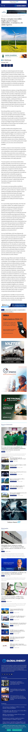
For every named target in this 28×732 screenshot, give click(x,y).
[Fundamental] (14, 2)
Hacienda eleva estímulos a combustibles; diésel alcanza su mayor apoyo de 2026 (17, 683)
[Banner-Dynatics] (14, 391)
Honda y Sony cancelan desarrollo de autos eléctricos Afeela (18, 472)
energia (14, 309)
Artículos (3, 551)
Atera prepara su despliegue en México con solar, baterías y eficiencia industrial (13, 573)
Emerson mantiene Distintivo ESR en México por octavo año (17, 479)
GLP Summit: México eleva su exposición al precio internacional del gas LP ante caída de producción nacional (18, 697)
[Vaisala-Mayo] (14, 337)
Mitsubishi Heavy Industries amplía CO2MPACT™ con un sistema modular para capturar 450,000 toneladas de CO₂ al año (13, 547)
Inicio (2, 15)
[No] (26, 728)
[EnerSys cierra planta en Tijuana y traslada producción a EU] (5, 466)
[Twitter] (5, 65)
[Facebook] (2, 65)
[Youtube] (12, 674)
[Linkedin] (7, 674)
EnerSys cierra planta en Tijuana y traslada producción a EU (18, 465)
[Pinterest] (8, 65)
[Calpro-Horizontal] (14, 59)
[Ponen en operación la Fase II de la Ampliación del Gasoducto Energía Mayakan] (5, 611)
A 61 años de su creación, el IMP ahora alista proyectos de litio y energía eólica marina (12, 598)
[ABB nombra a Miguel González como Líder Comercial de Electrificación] (5, 487)
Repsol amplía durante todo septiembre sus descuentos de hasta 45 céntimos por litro (18, 624)
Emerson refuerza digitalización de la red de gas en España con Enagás (18, 493)
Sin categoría (3, 601)
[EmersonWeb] (14, 14)
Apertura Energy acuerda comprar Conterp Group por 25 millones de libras (18, 690)
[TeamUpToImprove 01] (14, 525)
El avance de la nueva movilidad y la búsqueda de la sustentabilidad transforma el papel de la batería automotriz (13, 448)
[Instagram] (5, 674)
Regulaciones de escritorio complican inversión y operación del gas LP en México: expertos (13, 719)
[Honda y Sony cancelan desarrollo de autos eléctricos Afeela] (5, 473)
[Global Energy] (2, 60)
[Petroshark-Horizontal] (14, 308)
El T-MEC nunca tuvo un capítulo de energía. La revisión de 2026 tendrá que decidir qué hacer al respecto (17, 631)
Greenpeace (4, 311)
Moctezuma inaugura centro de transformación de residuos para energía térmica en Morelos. (18, 458)
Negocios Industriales (13, 467)
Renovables (10, 311)
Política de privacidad (17, 730)
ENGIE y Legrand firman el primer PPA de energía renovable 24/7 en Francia (14, 715)
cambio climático (8, 309)
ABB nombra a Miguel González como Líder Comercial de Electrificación (17, 486)
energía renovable (21, 309)
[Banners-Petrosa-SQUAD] (14, 419)
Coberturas (3, 451)
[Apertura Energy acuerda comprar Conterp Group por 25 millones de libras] (5, 690)
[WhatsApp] (11, 65)
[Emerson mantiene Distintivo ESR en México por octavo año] (5, 480)
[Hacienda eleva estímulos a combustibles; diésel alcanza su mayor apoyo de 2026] (5, 683)
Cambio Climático (12, 15)
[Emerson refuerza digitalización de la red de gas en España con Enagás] (5, 494)
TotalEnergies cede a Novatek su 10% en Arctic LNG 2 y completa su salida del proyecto (17, 617)
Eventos (11, 461)
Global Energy (7, 60)
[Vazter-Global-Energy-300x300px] (12, 363)
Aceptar (9, 730)
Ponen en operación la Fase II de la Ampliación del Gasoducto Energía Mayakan (16, 610)
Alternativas (6, 15)
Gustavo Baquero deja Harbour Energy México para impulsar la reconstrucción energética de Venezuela (14, 722)
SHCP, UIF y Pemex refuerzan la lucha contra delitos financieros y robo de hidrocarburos (17, 638)
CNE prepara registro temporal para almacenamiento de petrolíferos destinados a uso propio (18, 645)
